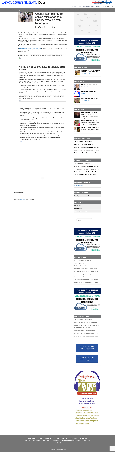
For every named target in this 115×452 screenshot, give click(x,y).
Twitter (108, 6)
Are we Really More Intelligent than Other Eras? (87, 271)
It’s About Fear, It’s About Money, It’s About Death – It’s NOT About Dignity (94, 282)
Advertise (98, 6)
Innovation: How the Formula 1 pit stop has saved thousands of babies (93, 150)
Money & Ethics (47, 10)
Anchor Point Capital (79, 185)
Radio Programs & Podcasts (93, 10)
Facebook (103, 6)
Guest (75, 6)
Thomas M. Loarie (86, 100)
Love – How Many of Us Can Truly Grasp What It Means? (96, 98)
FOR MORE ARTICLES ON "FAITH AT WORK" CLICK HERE (87, 348)
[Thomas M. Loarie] (77, 100)
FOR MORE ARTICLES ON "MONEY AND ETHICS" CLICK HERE (87, 359)
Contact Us (48, 438)
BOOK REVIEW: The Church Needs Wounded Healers (88, 333)
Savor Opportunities (79, 263)
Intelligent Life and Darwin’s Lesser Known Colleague (88, 268)
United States (86, 440)
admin (83, 93)
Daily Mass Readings (15, 10)
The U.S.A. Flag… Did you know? (83, 141)
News (6, 10)
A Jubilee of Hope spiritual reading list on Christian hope (89, 336)
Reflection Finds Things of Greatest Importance (93, 84)
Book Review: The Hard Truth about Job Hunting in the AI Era (97, 91)
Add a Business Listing (88, 6)
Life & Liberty (36, 10)
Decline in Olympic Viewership (82, 266)
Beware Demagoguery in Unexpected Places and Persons (89, 274)
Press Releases (46, 440)
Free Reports (36, 440)
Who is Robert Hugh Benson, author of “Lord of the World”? (90, 330)
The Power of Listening (80, 276)
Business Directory (79, 10)
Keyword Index (83, 438)
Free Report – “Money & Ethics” (82, 196)
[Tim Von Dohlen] (77, 87)
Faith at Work (25, 10)
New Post (64, 438)
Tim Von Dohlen (85, 86)
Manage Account (32, 438)
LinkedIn (105, 6)
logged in (22, 199)
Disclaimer (56, 440)
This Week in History (67, 10)
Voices (56, 10)
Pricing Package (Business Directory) (71, 440)
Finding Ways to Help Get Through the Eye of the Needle (89, 172)
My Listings (56, 438)
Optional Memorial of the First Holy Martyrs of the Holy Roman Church (90, 70)
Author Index (73, 438)
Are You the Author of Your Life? (83, 260)
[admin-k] (77, 94)
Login (80, 6)
